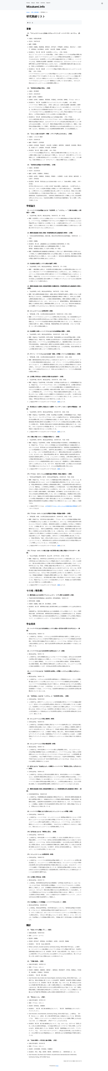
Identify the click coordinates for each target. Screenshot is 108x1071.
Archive (43, 2)
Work (37, 2)
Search (48, 2)
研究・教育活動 (35, 12)
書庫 (58, 401)
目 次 (31, 22)
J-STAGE (47, 506)
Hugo (57, 1065)
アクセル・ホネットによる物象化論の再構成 (64, 506)
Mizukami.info (35, 6)
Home (28, 2)
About (33, 2)
